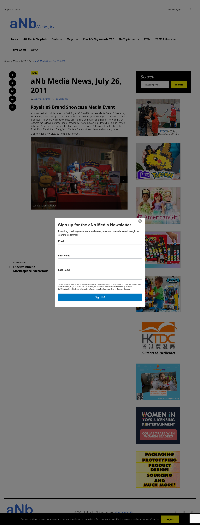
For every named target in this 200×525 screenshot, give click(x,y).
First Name (64, 255)
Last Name (64, 270)
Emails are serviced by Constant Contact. (115, 289)
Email (61, 241)
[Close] (140, 221)
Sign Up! (100, 297)
